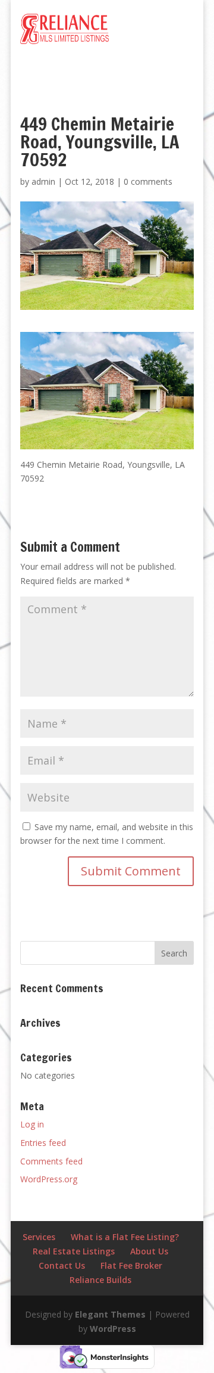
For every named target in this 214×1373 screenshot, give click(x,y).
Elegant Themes (110, 1314)
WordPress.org (48, 1179)
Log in (32, 1124)
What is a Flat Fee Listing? (125, 1236)
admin (43, 181)
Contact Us (62, 1265)
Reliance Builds (100, 1279)
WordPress (113, 1328)
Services (39, 1236)
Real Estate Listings (74, 1251)
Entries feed (43, 1142)
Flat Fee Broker (131, 1265)
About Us (149, 1251)
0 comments (148, 181)
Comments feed (51, 1161)
